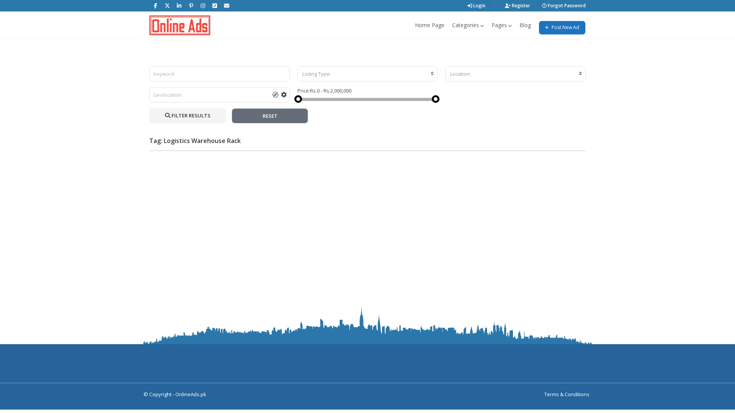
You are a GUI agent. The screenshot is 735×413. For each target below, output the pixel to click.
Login (478, 5)
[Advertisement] (367, 210)
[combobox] (367, 73)
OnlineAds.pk (190, 394)
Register (520, 5)
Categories (465, 25)
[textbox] (368, 74)
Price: (303, 90)
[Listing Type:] (367, 73)
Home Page (429, 25)
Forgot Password (566, 5)
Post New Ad (564, 27)
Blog (525, 25)
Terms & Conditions (567, 394)
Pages (499, 25)
